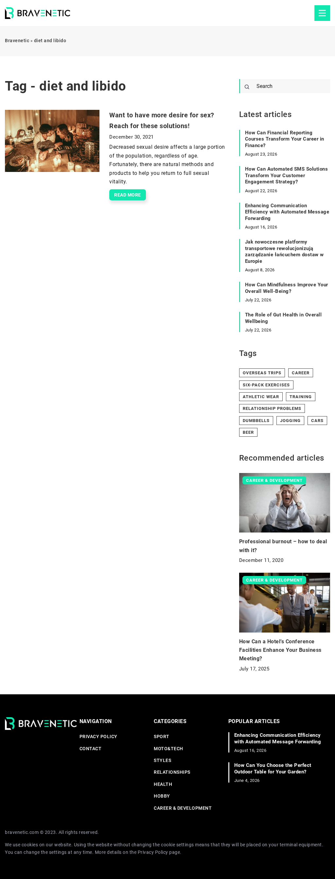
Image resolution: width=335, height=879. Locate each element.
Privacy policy (98, 736)
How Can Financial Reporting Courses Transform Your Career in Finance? (284, 139)
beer (248, 432)
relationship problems (272, 408)
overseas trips (262, 372)
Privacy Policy (153, 852)
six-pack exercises (266, 384)
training (301, 396)
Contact (90, 748)
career (300, 372)
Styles (162, 760)
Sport (161, 736)
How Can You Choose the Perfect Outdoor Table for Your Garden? (272, 768)
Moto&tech (168, 748)
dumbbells (256, 420)
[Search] (247, 87)
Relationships (172, 772)
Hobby (162, 796)
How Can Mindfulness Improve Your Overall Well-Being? (286, 288)
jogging (290, 420)
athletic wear (261, 396)
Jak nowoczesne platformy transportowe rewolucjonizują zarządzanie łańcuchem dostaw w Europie (284, 251)
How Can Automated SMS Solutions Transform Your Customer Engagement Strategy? (286, 175)
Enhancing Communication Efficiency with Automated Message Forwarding (287, 212)
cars (317, 420)
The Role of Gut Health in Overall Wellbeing (283, 318)
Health (163, 784)
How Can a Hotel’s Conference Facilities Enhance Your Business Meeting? (280, 650)
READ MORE (127, 194)
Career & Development (183, 808)
